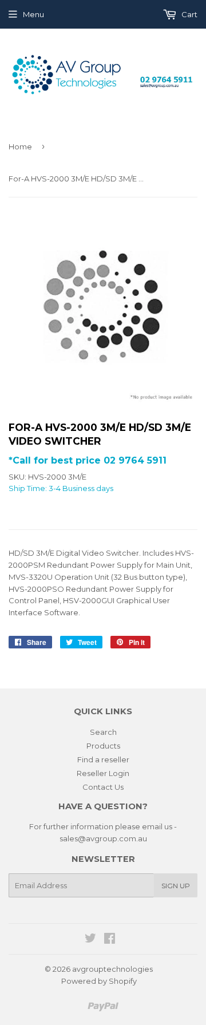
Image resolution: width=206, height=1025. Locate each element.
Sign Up (175, 885)
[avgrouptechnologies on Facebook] (110, 939)
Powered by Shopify (99, 981)
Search (103, 732)
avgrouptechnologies (112, 968)
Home (20, 146)
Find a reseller (103, 759)
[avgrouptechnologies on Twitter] (90, 939)
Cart (188, 14)
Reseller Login (103, 773)
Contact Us (103, 786)
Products (103, 745)
